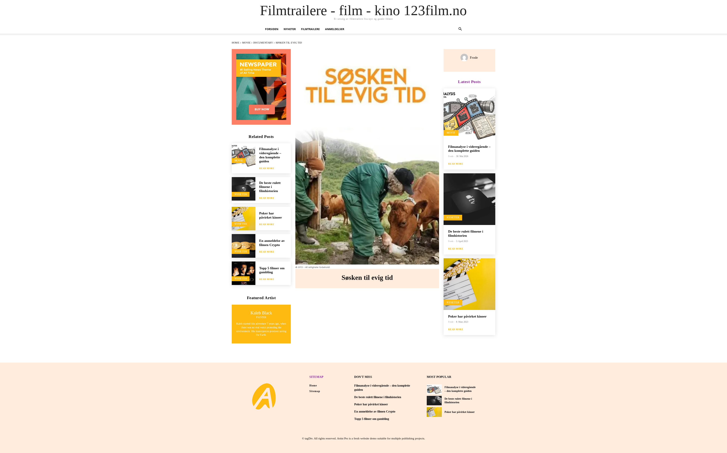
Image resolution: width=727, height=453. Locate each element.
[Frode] (465, 57)
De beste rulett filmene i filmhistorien (270, 187)
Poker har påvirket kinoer (270, 215)
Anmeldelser (334, 29)
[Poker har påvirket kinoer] (243, 218)
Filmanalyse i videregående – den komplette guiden (469, 149)
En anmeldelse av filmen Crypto (374, 411)
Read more (266, 168)
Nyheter (290, 29)
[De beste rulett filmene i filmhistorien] (243, 189)
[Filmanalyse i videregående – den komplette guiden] (243, 155)
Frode (474, 57)
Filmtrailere (310, 29)
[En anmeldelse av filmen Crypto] (243, 246)
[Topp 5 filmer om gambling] (243, 273)
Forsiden (271, 29)
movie (246, 42)
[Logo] (264, 396)
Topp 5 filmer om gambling (272, 270)
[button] (460, 29)
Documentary (263, 42)
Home (235, 42)
